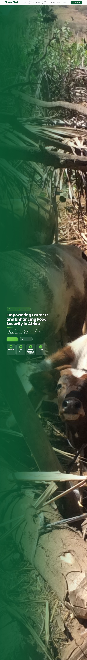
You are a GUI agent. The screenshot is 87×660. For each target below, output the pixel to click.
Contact (64, 2)
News (58, 2)
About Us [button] (30, 2)
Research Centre (44, 2)
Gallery (53, 2)
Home (25, 2)
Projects (38, 2)
